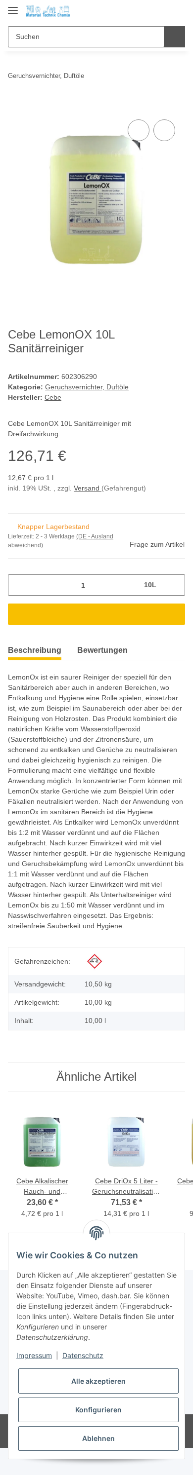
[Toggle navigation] (13, 6)
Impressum (34, 1355)
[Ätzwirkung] (94, 961)
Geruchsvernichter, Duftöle (87, 387)
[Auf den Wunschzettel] (164, 130)
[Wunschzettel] (161, 11)
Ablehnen (98, 1438)
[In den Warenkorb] (16, 106)
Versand (87, 488)
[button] (146, 11)
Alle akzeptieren (98, 1381)
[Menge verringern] (19, 585)
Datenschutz (82, 1355)
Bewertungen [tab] (102, 650)
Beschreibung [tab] (34, 650)
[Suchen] (174, 36)
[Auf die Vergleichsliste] (138, 130)
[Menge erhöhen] (174, 585)
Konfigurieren (98, 1409)
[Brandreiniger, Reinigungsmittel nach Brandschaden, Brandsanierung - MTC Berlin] (48, 11)
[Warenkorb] (176, 11)
